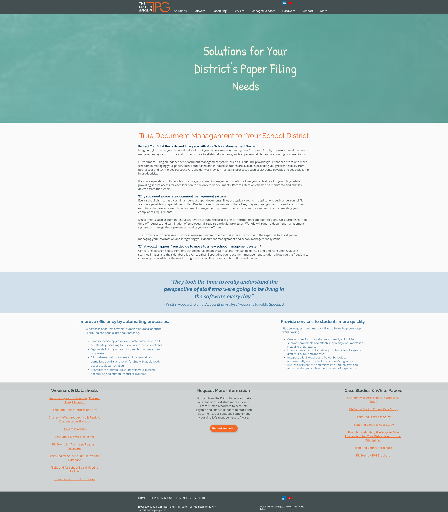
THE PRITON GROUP (160, 498)
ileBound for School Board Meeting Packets (75, 469)
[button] (239, 11)
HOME (142, 498)
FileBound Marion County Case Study (373, 409)
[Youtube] (290, 3)
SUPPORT (199, 498)
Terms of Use (291, 507)
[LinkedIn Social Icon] (284, 3)
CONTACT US (183, 498)
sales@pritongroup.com (152, 510)
